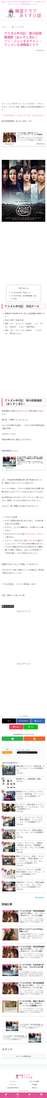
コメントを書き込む (23, 1056)
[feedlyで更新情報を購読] (12, 738)
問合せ (34, 1088)
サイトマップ (23, 1091)
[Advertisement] (23, 76)
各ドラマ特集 (34, 1081)
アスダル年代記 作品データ (20, 292)
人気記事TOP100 (13, 1088)
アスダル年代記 (8, 606)
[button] (42, 590)
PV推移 (34, 1084)
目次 (20, 288)
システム (13, 1081)
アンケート (13, 1084)
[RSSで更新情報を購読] (34, 738)
